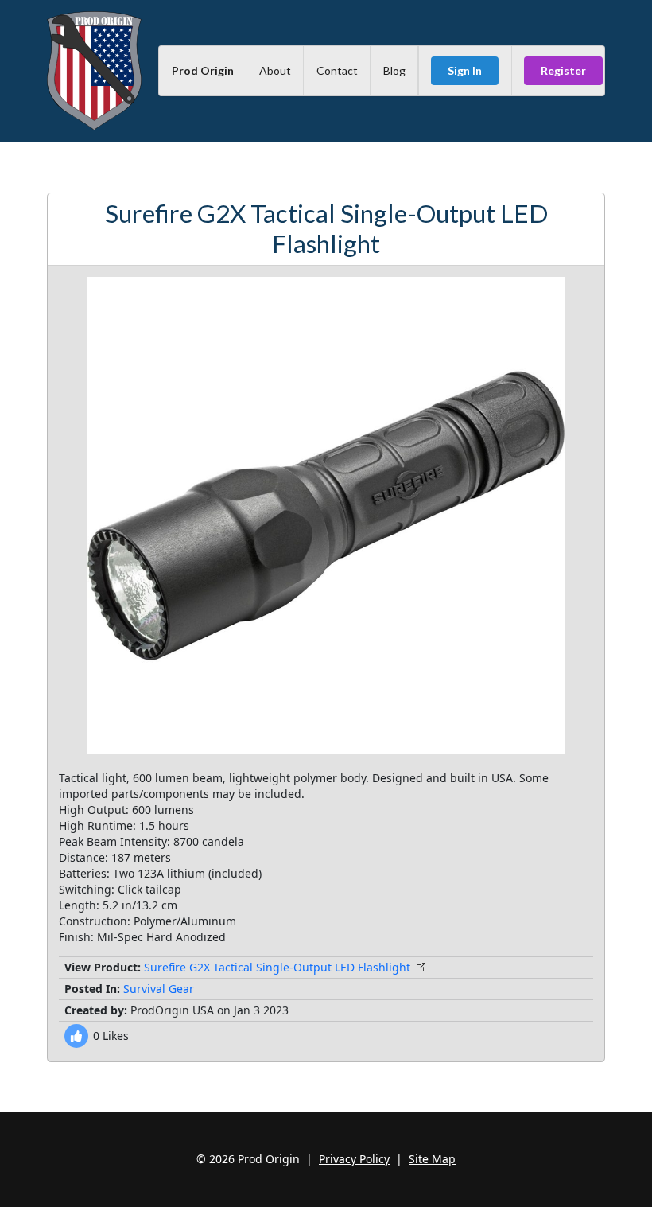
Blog (394, 70)
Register (563, 70)
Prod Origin (203, 70)
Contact (337, 70)
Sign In (465, 70)
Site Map (432, 1158)
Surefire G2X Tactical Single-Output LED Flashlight (277, 967)
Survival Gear (158, 988)
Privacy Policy (354, 1158)
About (275, 70)
